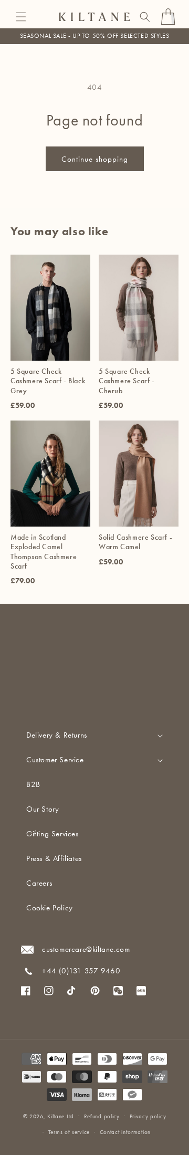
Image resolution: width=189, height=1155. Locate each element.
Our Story (42, 809)
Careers (39, 883)
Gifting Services (52, 833)
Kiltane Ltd (60, 1115)
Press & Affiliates (54, 858)
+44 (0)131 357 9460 (81, 970)
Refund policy (102, 1116)
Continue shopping (94, 159)
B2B (33, 784)
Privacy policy (148, 1116)
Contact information (125, 1132)
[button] (21, 16)
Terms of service (69, 1132)
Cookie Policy (49, 907)
